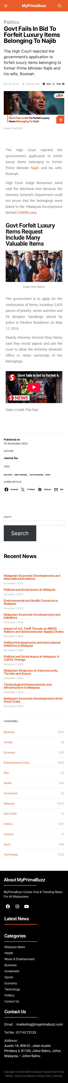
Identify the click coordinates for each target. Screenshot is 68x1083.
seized (47, 475)
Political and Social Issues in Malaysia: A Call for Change (31, 658)
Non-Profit (10, 813)
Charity (8, 742)
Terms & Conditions (24, 1075)
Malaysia (9, 803)
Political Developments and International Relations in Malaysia (32, 644)
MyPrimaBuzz (34, 5)
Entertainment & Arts (16, 762)
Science (9, 834)
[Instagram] (17, 906)
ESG (6, 772)
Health (8, 783)
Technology (11, 854)
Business (9, 732)
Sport (7, 844)
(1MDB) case (27, 212)
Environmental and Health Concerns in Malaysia (31, 602)
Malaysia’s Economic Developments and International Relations (32, 577)
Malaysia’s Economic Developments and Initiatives (32, 616)
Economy (9, 752)
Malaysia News (15, 947)
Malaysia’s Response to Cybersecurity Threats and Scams (31, 672)
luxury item (8, 475)
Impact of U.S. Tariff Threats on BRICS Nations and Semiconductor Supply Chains (33, 630)
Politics (11, 22)
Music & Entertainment (20, 959)
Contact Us (12, 1001)
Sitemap (58, 1075)
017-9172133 (26, 1032)
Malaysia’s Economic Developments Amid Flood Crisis (33, 700)
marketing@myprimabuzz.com (39, 1024)
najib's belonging (20, 475)
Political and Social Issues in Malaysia (29, 589)
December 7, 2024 (13, 583)
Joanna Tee (11, 458)
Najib (36, 168)
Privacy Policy (44, 1075)
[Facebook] (8, 906)
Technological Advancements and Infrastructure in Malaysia (28, 686)
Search (7, 516)
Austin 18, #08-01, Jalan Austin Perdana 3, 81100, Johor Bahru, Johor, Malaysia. (32, 1051)
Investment (11, 793)
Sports (9, 977)
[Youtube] (26, 906)
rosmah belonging (36, 475)
